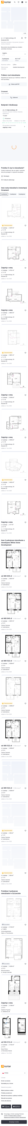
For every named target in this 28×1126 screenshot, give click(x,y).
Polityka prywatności (6, 1093)
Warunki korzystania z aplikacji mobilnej (11, 1095)
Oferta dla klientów (6, 1101)
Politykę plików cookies (15, 1115)
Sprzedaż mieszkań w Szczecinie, (10, 42)
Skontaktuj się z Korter (7, 1083)
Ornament (7, 44)
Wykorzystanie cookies (7, 1090)
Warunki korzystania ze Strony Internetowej (15, 1117)
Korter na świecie (5, 1081)
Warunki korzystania (6, 1098)
